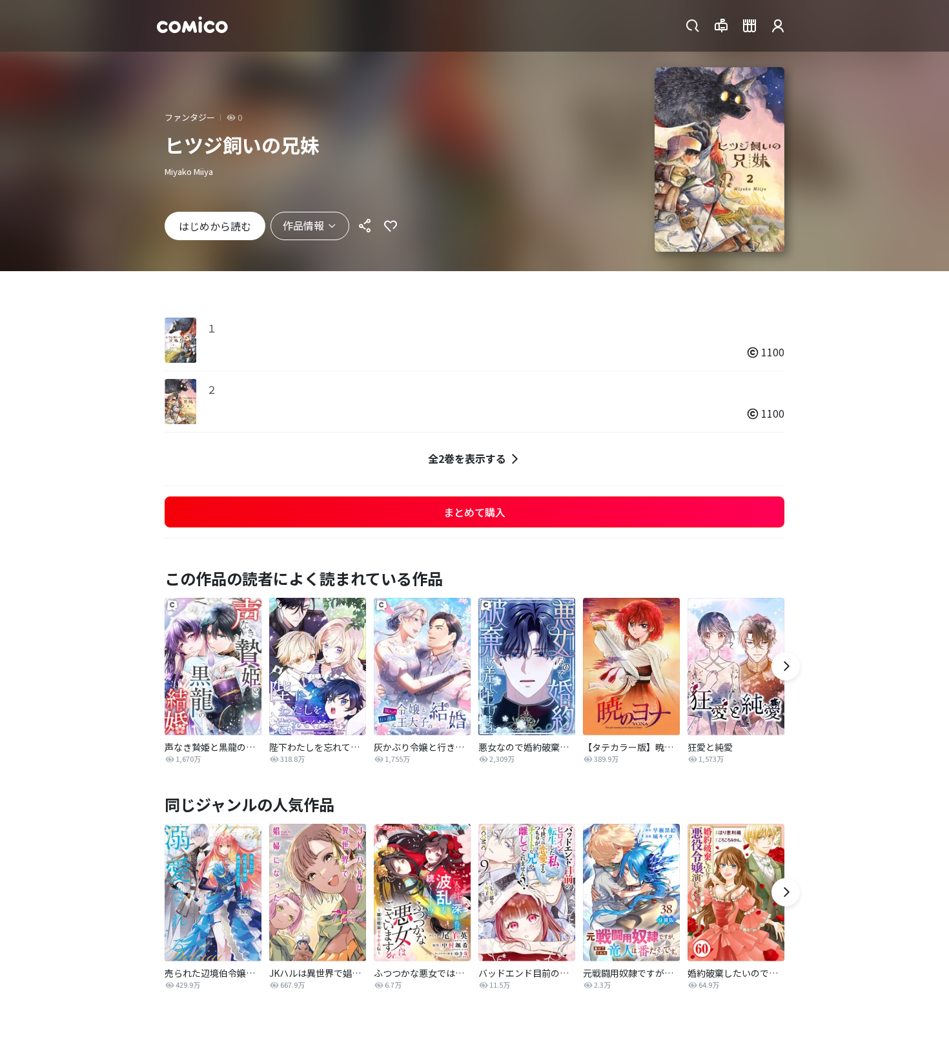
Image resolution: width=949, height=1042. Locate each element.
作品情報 (303, 225)
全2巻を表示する (467, 458)
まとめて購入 (474, 512)
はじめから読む (215, 226)
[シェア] (364, 226)
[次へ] (785, 666)
